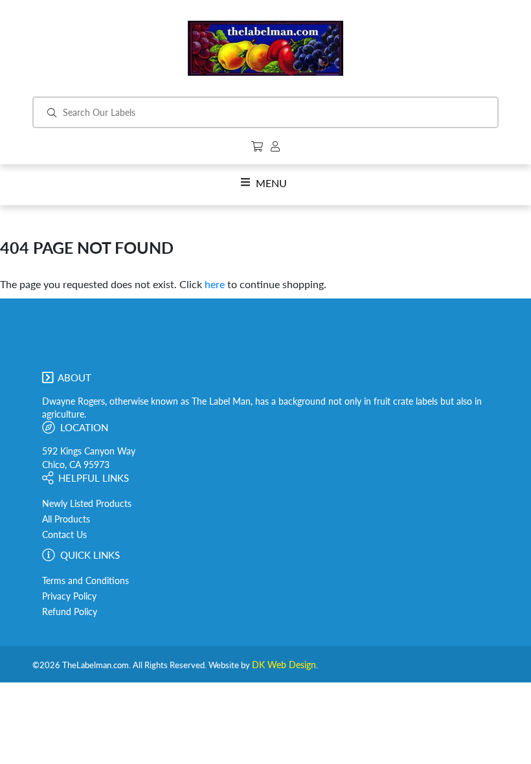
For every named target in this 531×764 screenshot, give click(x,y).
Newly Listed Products (86, 504)
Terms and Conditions (85, 581)
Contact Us (64, 535)
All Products (66, 519)
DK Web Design (284, 665)
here (215, 284)
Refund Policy (69, 612)
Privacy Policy (69, 596)
